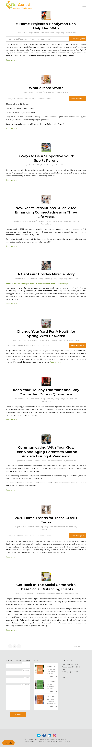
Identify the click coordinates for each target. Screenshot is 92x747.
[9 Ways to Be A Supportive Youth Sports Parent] (46, 147)
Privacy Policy (50, 742)
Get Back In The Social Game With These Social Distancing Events (46, 587)
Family (37, 32)
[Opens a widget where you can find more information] (8, 743)
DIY (33, 32)
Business (45, 221)
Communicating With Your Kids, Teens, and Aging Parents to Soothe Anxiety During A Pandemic (46, 451)
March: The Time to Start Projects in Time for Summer (52, 696)
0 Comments (38, 92)
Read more (10, 60)
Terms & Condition (64, 742)
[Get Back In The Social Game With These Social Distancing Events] (46, 576)
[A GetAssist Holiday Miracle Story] (46, 265)
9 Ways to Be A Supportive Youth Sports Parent (46, 158)
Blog (30, 32)
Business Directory (29, 742)
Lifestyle (57, 32)
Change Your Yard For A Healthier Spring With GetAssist (46, 333)
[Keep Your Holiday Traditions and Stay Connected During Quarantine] (46, 381)
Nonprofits (72, 221)
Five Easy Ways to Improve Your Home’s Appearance (52, 681)
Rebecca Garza (63, 92)
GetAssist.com (63, 739)
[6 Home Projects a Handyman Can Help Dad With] (46, 15)
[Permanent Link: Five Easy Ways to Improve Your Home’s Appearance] (39, 688)
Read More (53, 676)
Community (53, 221)
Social (60, 460)
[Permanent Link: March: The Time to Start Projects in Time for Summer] (39, 703)
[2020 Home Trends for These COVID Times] (46, 509)
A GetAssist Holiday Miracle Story (46, 274)
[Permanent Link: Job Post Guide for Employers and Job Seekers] (39, 673)
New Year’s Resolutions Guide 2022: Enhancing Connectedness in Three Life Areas (46, 212)
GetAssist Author (70, 32)
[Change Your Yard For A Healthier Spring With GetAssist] (46, 323)
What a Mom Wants (46, 88)
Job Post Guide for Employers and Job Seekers (52, 666)
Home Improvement (47, 32)
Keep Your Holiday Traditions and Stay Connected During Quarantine (46, 392)
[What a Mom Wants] (46, 79)
